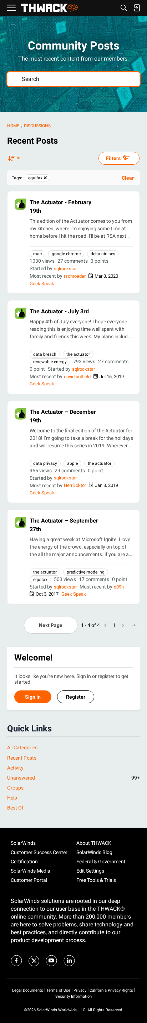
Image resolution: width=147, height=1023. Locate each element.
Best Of (15, 808)
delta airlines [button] (103, 253)
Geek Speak (42, 283)
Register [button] (75, 697)
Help (12, 798)
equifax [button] (40, 579)
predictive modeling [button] (86, 572)
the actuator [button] (78, 354)
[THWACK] (49, 8)
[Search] (123, 8)
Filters (113, 158)
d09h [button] (119, 587)
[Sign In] (136, 8)
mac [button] (37, 253)
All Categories (22, 747)
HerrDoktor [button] (75, 485)
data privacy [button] (45, 463)
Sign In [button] (33, 697)
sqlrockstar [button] (65, 268)
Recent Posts (21, 758)
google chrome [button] (66, 253)
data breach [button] (44, 354)
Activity (15, 768)
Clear (128, 178)
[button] (20, 204)
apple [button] (72, 463)
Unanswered (73, 778)
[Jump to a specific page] (134, 625)
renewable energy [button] (50, 361)
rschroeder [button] (75, 276)
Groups (15, 788)
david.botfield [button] (77, 376)
